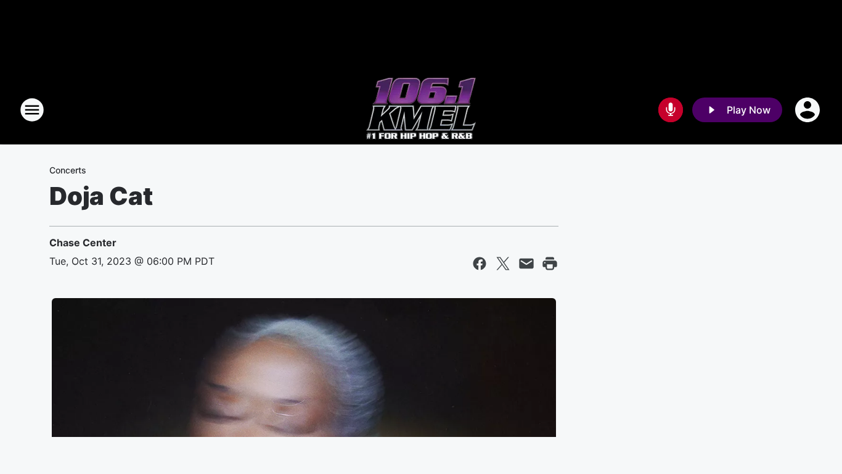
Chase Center (82, 242)
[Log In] (808, 110)
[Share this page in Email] (526, 263)
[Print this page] (549, 263)
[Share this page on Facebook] (479, 263)
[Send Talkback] (670, 110)
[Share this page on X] (503, 263)
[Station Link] (421, 110)
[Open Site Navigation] (32, 110)
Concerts (67, 170)
